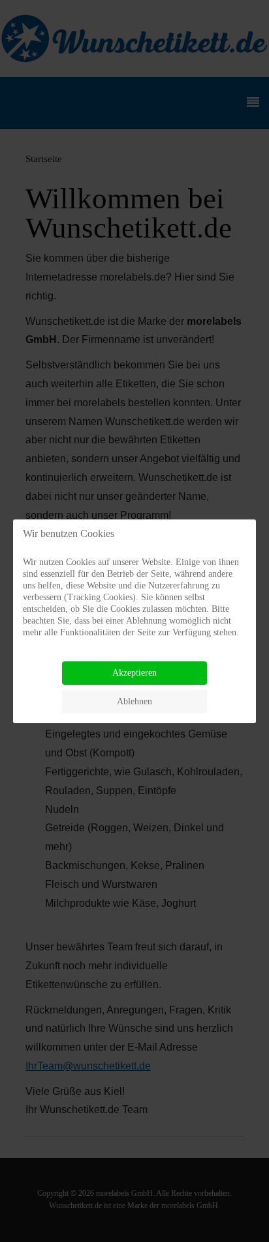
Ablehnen (134, 701)
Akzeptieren (134, 673)
